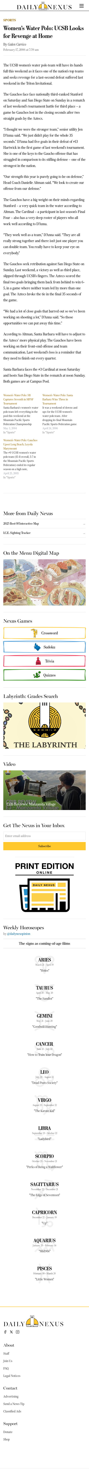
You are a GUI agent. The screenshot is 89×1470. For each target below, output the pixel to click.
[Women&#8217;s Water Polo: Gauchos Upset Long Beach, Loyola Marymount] (22, 458)
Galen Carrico (17, 44)
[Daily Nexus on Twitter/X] (11, 1332)
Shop (6, 1439)
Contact (10, 1388)
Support (10, 1423)
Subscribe (44, 846)
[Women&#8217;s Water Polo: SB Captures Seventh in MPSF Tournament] (22, 413)
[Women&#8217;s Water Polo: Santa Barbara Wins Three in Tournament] (62, 413)
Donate (7, 1432)
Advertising (10, 1396)
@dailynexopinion (18, 934)
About (8, 1345)
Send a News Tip (13, 1404)
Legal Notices (11, 1376)
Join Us (7, 1361)
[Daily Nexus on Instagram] (17, 1332)
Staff (6, 1353)
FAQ (6, 1368)
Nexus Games (17, 620)
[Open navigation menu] (81, 6)
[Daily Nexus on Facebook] (5, 1332)
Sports (9, 20)
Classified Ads (12, 1411)
